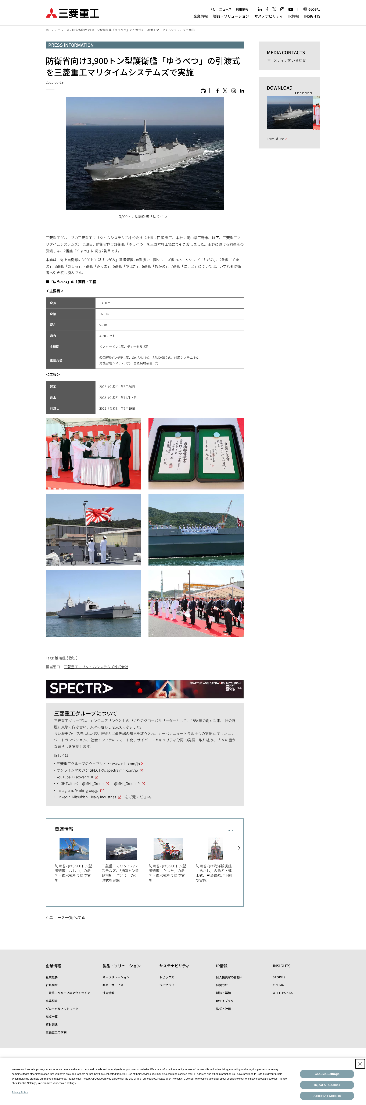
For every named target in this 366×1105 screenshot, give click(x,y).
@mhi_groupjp (86, 790)
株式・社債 (223, 1009)
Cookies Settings (327, 1074)
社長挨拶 (52, 985)
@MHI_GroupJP (127, 783)
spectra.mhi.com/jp (122, 770)
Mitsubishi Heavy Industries (94, 796)
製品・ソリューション (231, 16)
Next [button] (239, 862)
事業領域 (52, 1001)
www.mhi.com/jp (126, 763)
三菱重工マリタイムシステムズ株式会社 (96, 666)
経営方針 (222, 985)
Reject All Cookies (327, 1085)
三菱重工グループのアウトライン (68, 993)
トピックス (166, 977)
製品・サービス (113, 985)
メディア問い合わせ (290, 60)
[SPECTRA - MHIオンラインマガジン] (145, 685)
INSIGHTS (312, 16)
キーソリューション (116, 977)
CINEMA (278, 985)
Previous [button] (50, 862)
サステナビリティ (268, 16)
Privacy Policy (20, 1092)
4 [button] (303, 93)
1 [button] (229, 830)
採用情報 (242, 9)
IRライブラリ (225, 1001)
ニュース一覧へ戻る (67, 917)
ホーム (50, 30)
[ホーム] (72, 12)
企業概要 (52, 977)
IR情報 (293, 16)
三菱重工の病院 (56, 1032)
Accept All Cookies (327, 1095)
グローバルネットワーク (62, 1009)
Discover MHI (82, 776)
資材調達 (52, 1024)
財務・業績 (223, 993)
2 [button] (232, 830)
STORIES (279, 977)
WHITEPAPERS (283, 993)
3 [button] (234, 830)
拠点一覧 (52, 1016)
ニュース (225, 9)
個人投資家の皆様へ (229, 977)
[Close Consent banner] (360, 1064)
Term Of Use (275, 138)
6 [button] (308, 93)
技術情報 (108, 993)
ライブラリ (166, 985)
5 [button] (305, 93)
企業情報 (200, 16)
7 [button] (311, 93)
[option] (78, 859)
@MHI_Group (93, 783)
